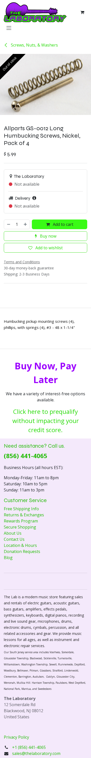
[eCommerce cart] (82, 12)
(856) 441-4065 (25, 455)
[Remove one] (8, 224)
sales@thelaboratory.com (36, 753)
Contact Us (14, 539)
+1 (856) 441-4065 (29, 747)
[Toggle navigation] (9, 27)
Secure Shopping (20, 527)
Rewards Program (21, 521)
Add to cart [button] (62, 224)
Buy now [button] (47, 236)
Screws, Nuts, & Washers (34, 45)
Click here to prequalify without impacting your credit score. (45, 420)
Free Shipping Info (21, 509)
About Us (12, 533)
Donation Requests (22, 551)
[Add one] (25, 224)
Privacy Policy (16, 737)
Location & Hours (20, 545)
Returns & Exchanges (24, 515)
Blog (8, 557)
